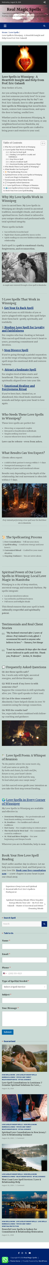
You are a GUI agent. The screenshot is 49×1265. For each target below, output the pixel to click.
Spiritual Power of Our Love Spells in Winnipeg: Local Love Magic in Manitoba (23, 176)
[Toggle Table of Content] (41, 143)
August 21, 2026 (8, 1235)
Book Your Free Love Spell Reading (19, 191)
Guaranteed (9, 1041)
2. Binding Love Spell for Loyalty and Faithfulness (22, 156)
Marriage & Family (8, 1077)
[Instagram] (22, 1253)
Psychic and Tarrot (23, 1077)
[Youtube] (30, 1253)
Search (44, 924)
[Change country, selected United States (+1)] (5, 973)
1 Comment (20, 1138)
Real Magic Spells (24, 9)
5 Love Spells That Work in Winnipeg (19, 150)
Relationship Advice (9, 1079)
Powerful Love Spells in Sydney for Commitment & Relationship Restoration (22, 1230)
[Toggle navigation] (5, 26)
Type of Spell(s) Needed (15, 981)
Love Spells (42, 1221)
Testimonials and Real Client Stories (19, 180)
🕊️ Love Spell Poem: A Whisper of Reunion (21, 185)
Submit (8, 1032)
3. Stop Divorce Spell (15, 159)
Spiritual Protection (10, 1226)
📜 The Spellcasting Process (16, 172)
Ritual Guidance (24, 1079)
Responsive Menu (44, 2)
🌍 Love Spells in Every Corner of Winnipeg (23, 188)
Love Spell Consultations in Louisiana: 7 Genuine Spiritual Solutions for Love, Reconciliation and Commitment (22, 1085)
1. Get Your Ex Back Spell (17, 152)
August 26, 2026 (8, 1088)
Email (6, 954)
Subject (6, 994)
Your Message (10, 1008)
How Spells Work (8, 1075)
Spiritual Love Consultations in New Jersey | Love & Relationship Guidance (24, 1133)
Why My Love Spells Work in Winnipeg (20, 147)
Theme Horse (15, 1261)
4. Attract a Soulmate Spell (18, 162)
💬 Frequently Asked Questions (17, 183)
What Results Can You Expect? (17, 169)
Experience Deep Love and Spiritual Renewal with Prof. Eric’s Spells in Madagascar (21, 889)
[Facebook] (18, 1253)
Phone (6, 967)
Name (6, 940)
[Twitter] (26, 1253)
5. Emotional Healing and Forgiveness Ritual (24, 164)
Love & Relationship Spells (26, 1075)
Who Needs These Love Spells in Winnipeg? (22, 167)
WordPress (43, 1261)
